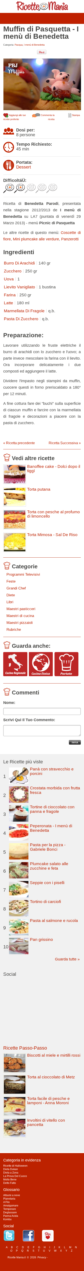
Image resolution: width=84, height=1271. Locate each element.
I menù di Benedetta (34, 44)
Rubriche (13, 629)
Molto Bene (10, 1179)
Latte (8, 303)
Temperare (9, 1209)
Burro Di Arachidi (19, 263)
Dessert (23, 167)
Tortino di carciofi (45, 901)
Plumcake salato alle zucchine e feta (49, 866)
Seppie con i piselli (47, 882)
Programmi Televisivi (23, 574)
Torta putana (38, 489)
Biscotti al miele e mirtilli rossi (53, 1055)
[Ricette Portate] (66, 664)
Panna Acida (10, 1215)
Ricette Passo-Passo (25, 1048)
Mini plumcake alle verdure (36, 239)
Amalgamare (10, 1205)
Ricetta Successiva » (65, 443)
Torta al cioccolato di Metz (51, 1077)
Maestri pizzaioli (19, 623)
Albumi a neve (11, 1195)
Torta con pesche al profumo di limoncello (53, 514)
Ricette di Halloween (15, 1165)
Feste (11, 581)
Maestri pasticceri (20, 609)
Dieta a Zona (10, 1172)
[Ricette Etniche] (41, 664)
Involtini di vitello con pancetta (46, 1122)
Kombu (7, 1219)
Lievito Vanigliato (19, 287)
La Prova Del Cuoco (15, 1176)
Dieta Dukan (10, 1169)
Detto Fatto (9, 1182)
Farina (10, 295)
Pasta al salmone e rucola (54, 920)
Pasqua (19, 44)
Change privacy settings (62, 1257)
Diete (10, 595)
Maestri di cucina (20, 616)
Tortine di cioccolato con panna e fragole (52, 809)
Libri (9, 602)
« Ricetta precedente (19, 443)
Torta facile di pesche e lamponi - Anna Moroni (48, 1100)
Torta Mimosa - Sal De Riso (52, 535)
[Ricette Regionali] (15, 664)
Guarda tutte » (67, 959)
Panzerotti (70, 239)
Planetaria (9, 1198)
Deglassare (10, 1212)
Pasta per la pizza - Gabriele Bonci (47, 847)
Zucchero (13, 271)
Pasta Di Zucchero (21, 319)
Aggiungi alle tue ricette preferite (14, 117)
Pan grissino (41, 939)
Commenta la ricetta (47, 117)
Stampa (75, 115)
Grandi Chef (16, 588)
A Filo (6, 1202)
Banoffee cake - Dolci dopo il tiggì (53, 468)
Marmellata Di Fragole (24, 311)
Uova (9, 279)
